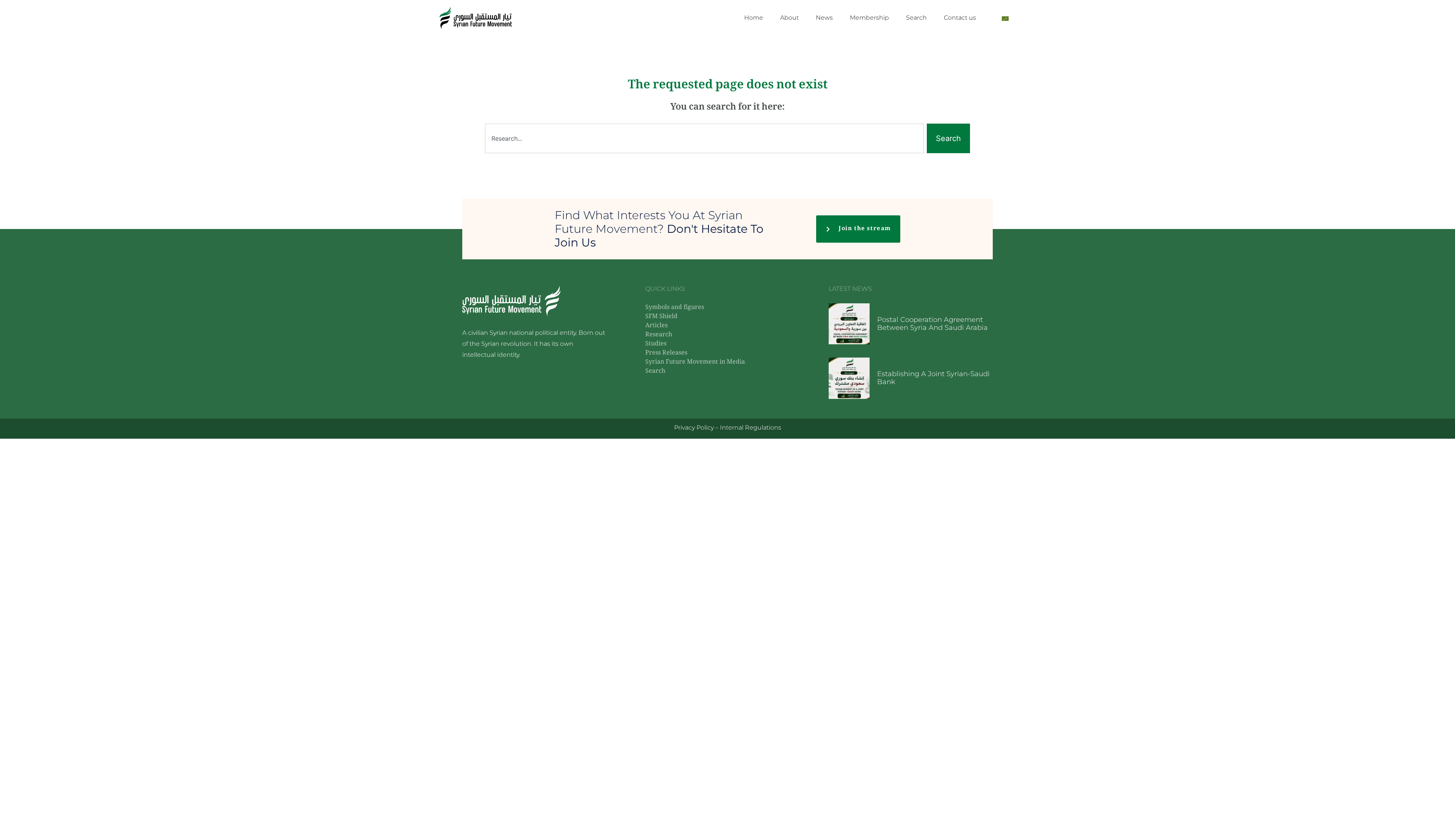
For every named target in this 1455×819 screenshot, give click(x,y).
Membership (869, 17)
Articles (656, 326)
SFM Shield (661, 317)
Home (753, 17)
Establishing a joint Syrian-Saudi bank (933, 378)
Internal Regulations (750, 427)
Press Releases (666, 353)
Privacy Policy (694, 427)
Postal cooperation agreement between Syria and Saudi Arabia (932, 323)
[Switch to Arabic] (1005, 18)
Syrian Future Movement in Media (695, 362)
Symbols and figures (674, 308)
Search (916, 17)
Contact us (960, 17)
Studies (655, 344)
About (789, 17)
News (824, 17)
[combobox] (704, 138)
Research (658, 335)
